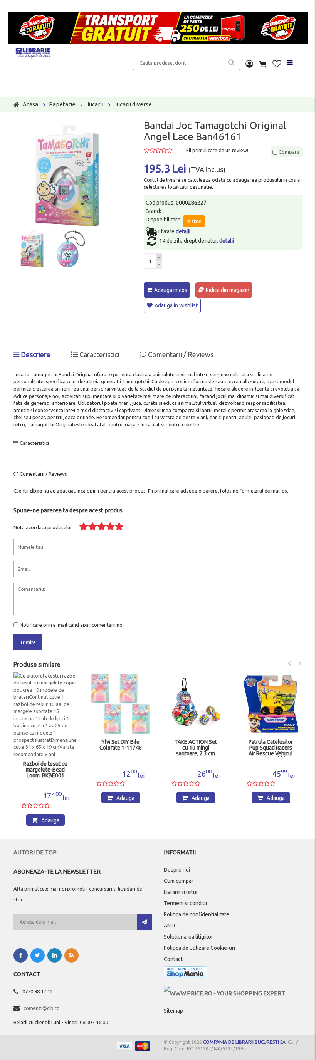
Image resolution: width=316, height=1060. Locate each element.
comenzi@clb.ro (42, 1008)
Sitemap (173, 1011)
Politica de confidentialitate (196, 914)
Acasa (30, 104)
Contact (173, 959)
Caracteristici (98, 354)
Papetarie (62, 104)
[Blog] (71, 955)
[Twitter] (37, 955)
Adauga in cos (170, 290)
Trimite (28, 642)
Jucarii (94, 104)
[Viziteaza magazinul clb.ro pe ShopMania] (185, 974)
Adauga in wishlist (176, 305)
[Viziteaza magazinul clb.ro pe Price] (224, 993)
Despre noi (177, 870)
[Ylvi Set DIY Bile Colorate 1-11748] (120, 704)
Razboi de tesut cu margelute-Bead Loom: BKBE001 (45, 769)
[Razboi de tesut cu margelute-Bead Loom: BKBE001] (45, 715)
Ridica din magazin (227, 290)
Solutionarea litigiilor (188, 937)
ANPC (170, 925)
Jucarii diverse (133, 104)
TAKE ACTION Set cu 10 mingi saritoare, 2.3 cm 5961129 (196, 748)
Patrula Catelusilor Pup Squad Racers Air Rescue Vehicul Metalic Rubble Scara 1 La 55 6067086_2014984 (271, 748)
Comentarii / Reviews (179, 354)
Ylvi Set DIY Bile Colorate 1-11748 (120, 745)
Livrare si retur (181, 892)
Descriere (34, 354)
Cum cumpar (178, 881)
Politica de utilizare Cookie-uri (199, 948)
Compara (288, 151)
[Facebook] (20, 955)
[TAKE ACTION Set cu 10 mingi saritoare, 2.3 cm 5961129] (195, 704)
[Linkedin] (54, 955)
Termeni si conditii (185, 903)
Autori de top (35, 852)
